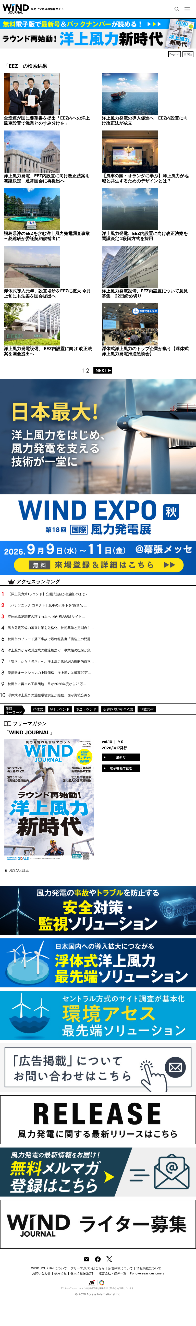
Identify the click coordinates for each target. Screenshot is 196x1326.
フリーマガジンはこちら (87, 1268)
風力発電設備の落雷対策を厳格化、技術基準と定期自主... (51, 628)
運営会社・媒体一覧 (112, 1273)
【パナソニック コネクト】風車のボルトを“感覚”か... (47, 605)
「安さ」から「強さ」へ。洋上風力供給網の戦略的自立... (51, 661)
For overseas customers (147, 1273)
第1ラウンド (60, 709)
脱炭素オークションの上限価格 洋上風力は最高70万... (49, 673)
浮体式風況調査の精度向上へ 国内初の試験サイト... (46, 616)
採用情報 (60, 1273)
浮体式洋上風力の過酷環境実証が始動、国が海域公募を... (51, 695)
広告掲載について (120, 1268)
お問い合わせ (41, 1273)
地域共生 (147, 709)
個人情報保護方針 (82, 1273)
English (174, 54)
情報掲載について (149, 1268)
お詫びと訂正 (19, 870)
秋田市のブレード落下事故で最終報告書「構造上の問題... (51, 639)
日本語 (188, 54)
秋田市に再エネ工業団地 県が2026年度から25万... (47, 684)
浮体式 (38, 709)
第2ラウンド (86, 709)
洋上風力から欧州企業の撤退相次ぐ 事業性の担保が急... (51, 650)
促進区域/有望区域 (118, 709)
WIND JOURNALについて (49, 1268)
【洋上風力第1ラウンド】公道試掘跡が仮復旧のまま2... (49, 594)
